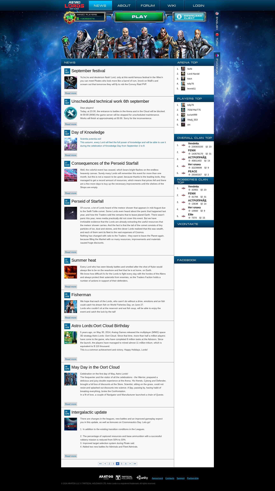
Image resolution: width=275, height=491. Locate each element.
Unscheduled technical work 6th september (110, 101)
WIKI (171, 5)
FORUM (148, 5)
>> (135, 463)
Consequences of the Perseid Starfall (104, 163)
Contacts (169, 478)
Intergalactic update (89, 412)
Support (181, 478)
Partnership (193, 478)
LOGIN (198, 5)
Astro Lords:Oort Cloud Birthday (100, 325)
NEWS (100, 5)
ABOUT (124, 5)
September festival (88, 70)
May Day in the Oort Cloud (95, 367)
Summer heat (83, 260)
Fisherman (81, 294)
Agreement (157, 478)
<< (100, 463)
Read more (70, 93)
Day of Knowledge (87, 132)
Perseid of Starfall (87, 201)
